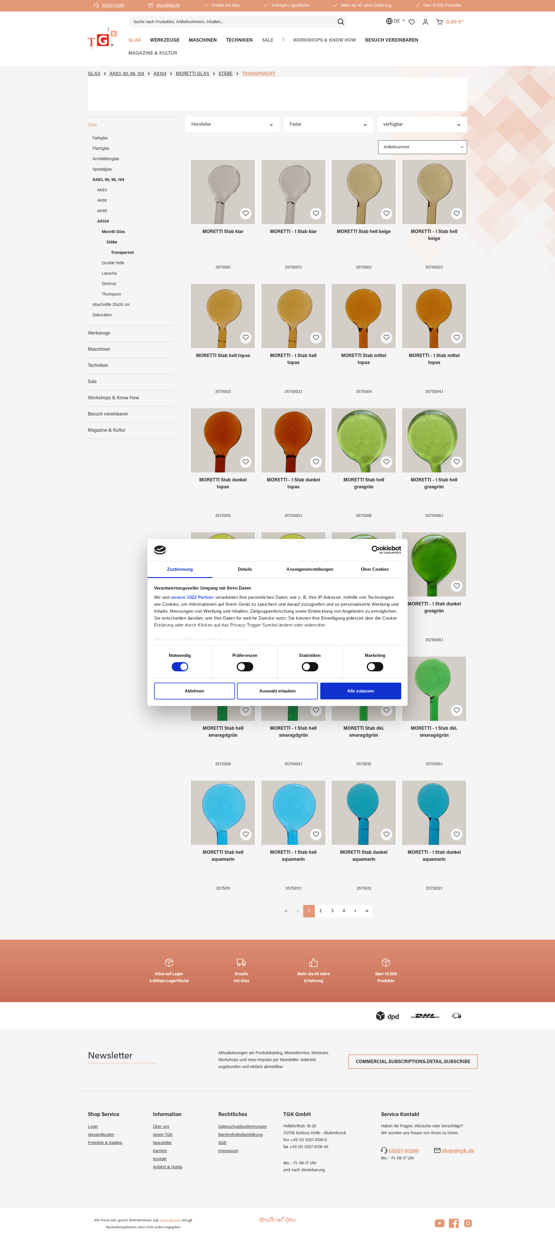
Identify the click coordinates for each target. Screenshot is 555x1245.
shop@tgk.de (168, 6)
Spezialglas (102, 170)
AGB (222, 1143)
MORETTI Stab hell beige (364, 232)
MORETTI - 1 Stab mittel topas (434, 359)
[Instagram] (468, 1226)
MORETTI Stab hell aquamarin (223, 856)
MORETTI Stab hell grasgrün (363, 483)
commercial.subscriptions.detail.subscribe (413, 1062)
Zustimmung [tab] (180, 569)
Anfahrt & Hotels (167, 1167)
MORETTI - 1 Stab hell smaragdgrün (293, 732)
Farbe (295, 124)
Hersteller (201, 124)
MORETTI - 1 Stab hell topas (293, 359)
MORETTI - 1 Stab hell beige (434, 235)
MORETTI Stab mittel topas (363, 359)
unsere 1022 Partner (192, 597)
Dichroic (109, 284)
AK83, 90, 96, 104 (108, 180)
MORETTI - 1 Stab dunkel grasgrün (434, 608)
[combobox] (231, 22)
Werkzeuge (99, 333)
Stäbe (111, 243)
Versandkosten (101, 1135)
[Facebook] (454, 1226)
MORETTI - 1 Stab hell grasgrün (434, 483)
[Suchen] (340, 22)
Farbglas (100, 138)
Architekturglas (105, 159)
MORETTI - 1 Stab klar (293, 232)
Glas (92, 125)
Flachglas (100, 149)
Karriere (160, 1151)
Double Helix (113, 263)
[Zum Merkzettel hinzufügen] (245, 213)
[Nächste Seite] (355, 911)
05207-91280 (113, 6)
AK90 (102, 201)
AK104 (103, 222)
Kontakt (159, 1159)
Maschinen (99, 349)
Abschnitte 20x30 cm (111, 305)
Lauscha (109, 274)
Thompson (111, 295)
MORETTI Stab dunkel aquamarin (363, 856)
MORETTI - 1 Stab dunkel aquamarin (434, 856)
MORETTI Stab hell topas (223, 356)
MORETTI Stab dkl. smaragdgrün (363, 732)
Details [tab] (245, 569)
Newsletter (162, 1143)
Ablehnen (194, 690)
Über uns (161, 1127)
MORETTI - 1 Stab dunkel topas (293, 483)
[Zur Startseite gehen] (102, 38)
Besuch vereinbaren (108, 414)
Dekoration (102, 315)
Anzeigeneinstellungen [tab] (309, 569)
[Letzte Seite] (367, 911)
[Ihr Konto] (425, 22)
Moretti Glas (113, 232)
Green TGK (163, 1135)
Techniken (98, 365)
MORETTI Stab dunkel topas (223, 483)
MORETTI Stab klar (222, 232)
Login (93, 1127)
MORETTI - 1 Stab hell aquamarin (293, 856)
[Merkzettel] (412, 22)
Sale (92, 382)
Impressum (228, 1151)
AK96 (102, 211)
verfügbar (393, 124)
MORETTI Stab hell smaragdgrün (223, 732)
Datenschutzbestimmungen (242, 1127)
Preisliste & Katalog (105, 1143)
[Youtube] (440, 1226)
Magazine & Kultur (106, 430)
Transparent (122, 253)
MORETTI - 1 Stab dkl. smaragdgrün (434, 732)
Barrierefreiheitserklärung (240, 1135)
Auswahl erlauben (277, 690)
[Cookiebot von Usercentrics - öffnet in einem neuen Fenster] (376, 550)
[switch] (245, 666)
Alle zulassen (360, 690)
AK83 (102, 191)
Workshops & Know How (113, 398)
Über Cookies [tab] (375, 569)
